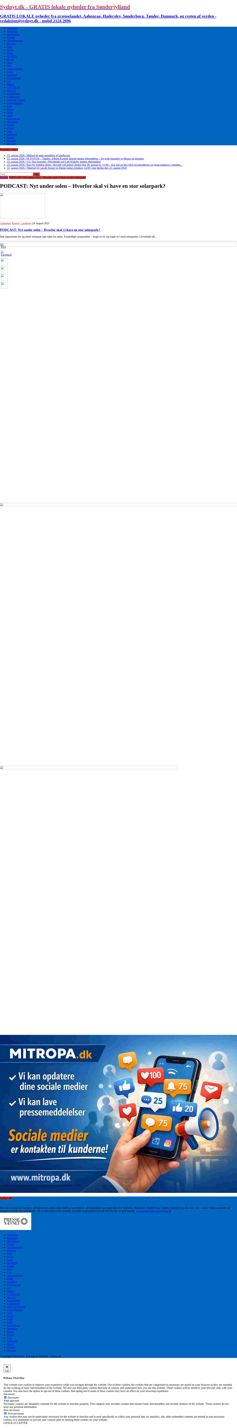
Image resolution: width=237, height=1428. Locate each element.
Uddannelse (13, 96)
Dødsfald (12, 134)
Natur (10, 53)
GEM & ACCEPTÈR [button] (15, 1422)
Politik (10, 59)
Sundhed (12, 75)
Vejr (9, 65)
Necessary (13, 1397)
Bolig (10, 71)
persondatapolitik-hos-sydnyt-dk (153, 1211)
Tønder (11, 37)
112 (9, 81)
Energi (15, 223)
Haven (10, 137)
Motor (10, 50)
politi (9, 115)
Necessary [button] (9, 1394)
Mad (9, 46)
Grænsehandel (15, 103)
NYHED (12, 56)
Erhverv (11, 43)
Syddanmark (14, 78)
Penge (10, 109)
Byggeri (11, 140)
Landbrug (26, 223)
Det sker (11, 143)
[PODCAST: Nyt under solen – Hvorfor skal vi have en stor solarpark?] (22, 217)
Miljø (10, 112)
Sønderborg (13, 34)
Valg (9, 131)
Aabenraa (12, 28)
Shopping (12, 121)
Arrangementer (15, 40)
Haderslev (12, 31)
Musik (10, 124)
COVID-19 (13, 87)
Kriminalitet (13, 93)
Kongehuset (13, 118)
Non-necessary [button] (11, 1410)
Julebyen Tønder (16, 99)
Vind (9, 106)
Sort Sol (11, 90)
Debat (10, 128)
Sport (10, 62)
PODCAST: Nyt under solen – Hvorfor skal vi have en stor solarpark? (50, 230)
